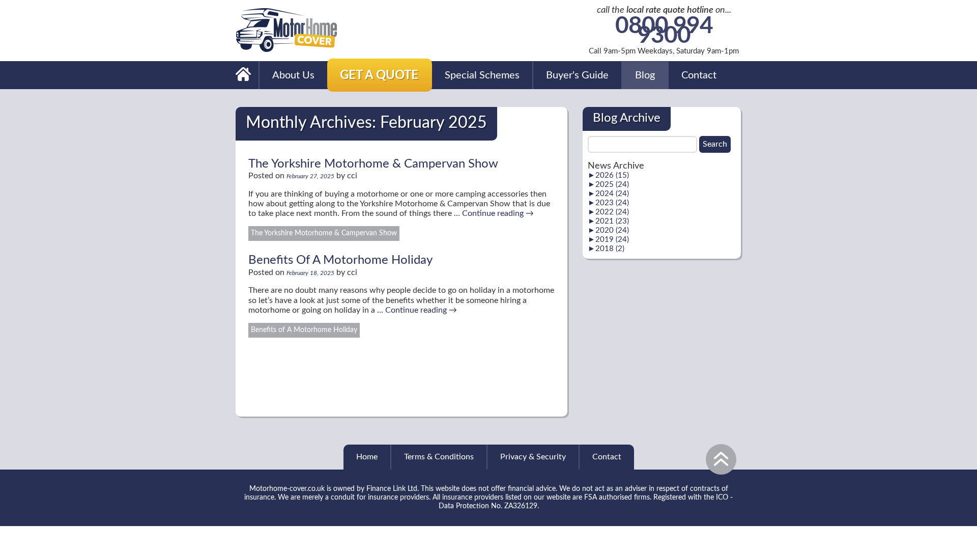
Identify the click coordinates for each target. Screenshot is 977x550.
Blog (645, 75)
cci (352, 176)
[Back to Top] (721, 459)
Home (367, 457)
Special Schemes (482, 75)
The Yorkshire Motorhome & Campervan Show (373, 164)
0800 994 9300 (664, 31)
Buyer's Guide (577, 75)
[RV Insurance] (244, 75)
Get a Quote (379, 75)
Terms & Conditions (439, 457)
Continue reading (498, 213)
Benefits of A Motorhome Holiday (304, 330)
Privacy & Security (533, 457)
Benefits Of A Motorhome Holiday (340, 260)
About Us (293, 75)
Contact (698, 75)
